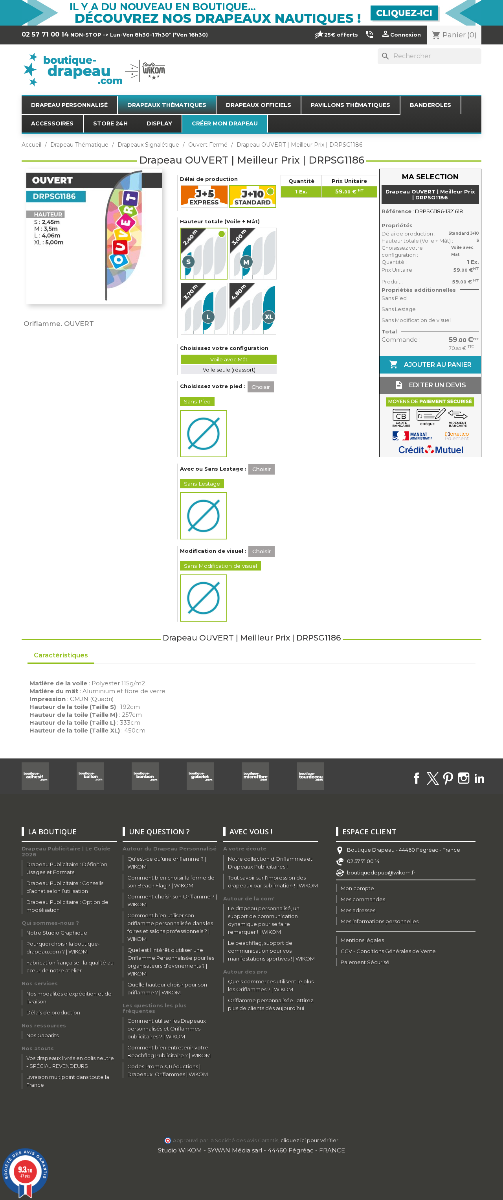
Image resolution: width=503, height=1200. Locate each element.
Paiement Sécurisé (365, 962)
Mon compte (357, 888)
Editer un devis (430, 385)
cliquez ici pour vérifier (309, 1140)
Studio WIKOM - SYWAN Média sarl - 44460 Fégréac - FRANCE (251, 1150)
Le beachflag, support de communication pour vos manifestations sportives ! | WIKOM (271, 951)
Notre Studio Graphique (56, 932)
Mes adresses (358, 910)
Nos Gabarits (42, 1035)
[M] (253, 254)
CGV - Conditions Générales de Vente (388, 951)
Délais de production (53, 1012)
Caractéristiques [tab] (61, 655)
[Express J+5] (204, 196)
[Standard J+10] (253, 196)
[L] (204, 309)
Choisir (261, 387)
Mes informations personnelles (380, 921)
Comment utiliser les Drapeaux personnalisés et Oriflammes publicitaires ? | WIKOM (166, 1029)
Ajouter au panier (430, 364)
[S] (204, 254)
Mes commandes (363, 899)
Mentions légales (362, 940)
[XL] (252, 309)
